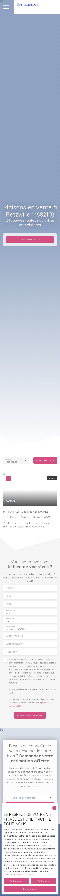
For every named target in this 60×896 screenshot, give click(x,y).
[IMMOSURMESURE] (37, 7)
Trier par (8, 459)
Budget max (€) (14, 635)
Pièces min (11, 651)
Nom (8, 595)
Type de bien (10, 618)
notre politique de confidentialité (20, 874)
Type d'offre (10, 610)
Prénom (10, 587)
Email (8, 603)
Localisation (10, 626)
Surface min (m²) (15, 643)
